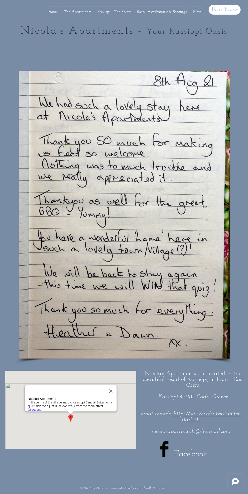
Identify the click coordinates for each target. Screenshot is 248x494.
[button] (124, 215)
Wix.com (159, 488)
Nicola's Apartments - (84, 31)
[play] (218, 354)
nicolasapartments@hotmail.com (190, 431)
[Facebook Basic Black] (164, 449)
